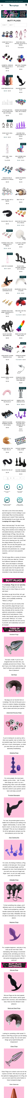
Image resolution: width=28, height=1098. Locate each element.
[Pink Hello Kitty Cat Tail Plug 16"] (7, 392)
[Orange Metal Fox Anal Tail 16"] (7, 440)
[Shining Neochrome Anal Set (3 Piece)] (21, 102)
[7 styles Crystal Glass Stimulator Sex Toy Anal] (7, 102)
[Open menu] (3, 5)
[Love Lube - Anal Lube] (7, 148)
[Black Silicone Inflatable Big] (7, 326)
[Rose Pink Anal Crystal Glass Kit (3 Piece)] (21, 34)
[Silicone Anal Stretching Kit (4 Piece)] (21, 125)
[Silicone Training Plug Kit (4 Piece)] (21, 462)
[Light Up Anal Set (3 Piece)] (7, 192)
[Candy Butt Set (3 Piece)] (7, 34)
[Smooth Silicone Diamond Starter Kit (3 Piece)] (7, 414)
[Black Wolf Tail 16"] (7, 213)
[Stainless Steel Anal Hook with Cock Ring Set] (21, 369)
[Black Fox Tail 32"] (7, 462)
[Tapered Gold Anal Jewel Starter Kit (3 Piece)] (7, 303)
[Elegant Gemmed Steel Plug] (21, 440)
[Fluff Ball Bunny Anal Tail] (21, 235)
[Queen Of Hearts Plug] (21, 170)
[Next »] (23, 478)
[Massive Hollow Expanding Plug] (7, 281)
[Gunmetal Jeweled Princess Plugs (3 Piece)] (7, 57)
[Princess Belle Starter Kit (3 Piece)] (7, 170)
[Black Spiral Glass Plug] (7, 369)
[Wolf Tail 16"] (21, 192)
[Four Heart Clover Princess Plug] (7, 348)
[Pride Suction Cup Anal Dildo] (21, 326)
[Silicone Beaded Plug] (21, 80)
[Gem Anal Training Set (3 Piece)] (21, 57)
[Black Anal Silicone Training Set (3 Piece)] (21, 258)
